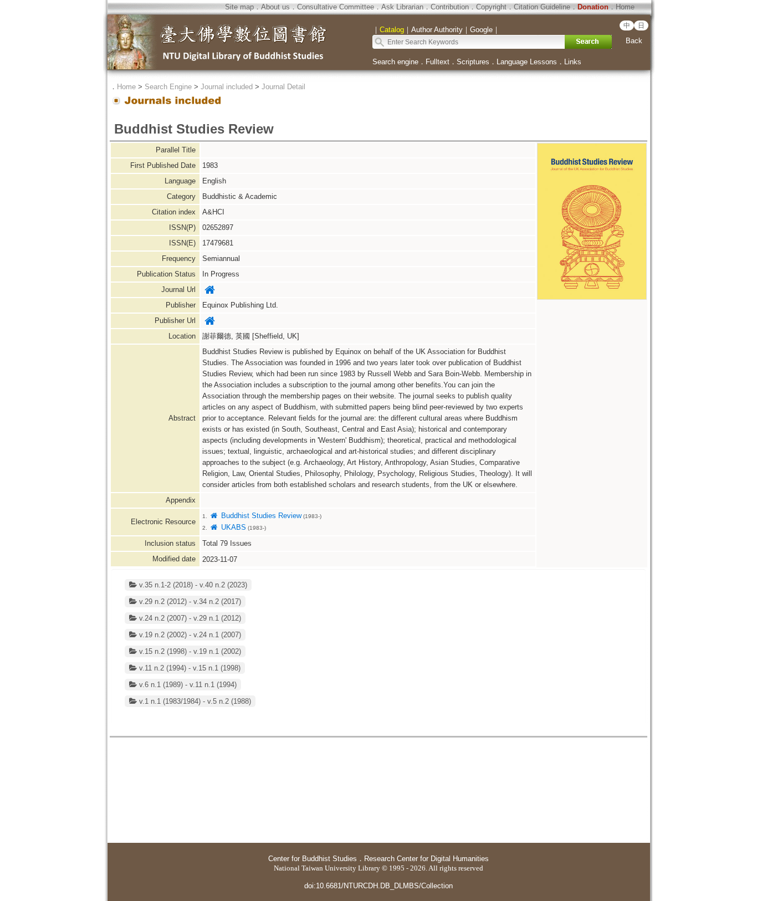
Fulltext (437, 62)
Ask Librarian (402, 7)
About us (275, 7)
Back (634, 41)
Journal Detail (283, 87)
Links (572, 62)
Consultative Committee (335, 7)
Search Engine (168, 87)
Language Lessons (527, 62)
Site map (239, 7)
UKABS (232, 527)
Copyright (491, 7)
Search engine (395, 62)
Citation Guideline (542, 7)
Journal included (227, 87)
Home (625, 7)
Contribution (450, 7)
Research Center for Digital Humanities (426, 858)
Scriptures (473, 62)
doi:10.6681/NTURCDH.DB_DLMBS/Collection (378, 886)
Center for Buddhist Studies (312, 858)
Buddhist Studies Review (260, 515)
